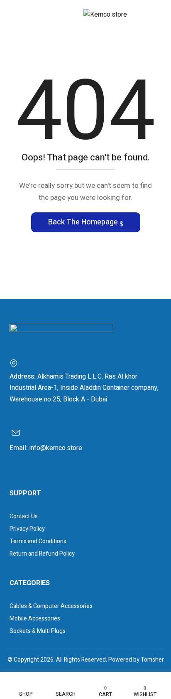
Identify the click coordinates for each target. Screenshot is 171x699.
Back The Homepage (84, 222)
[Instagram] (28, 475)
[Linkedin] (41, 475)
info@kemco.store (55, 448)
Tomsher (152, 659)
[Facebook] (16, 475)
